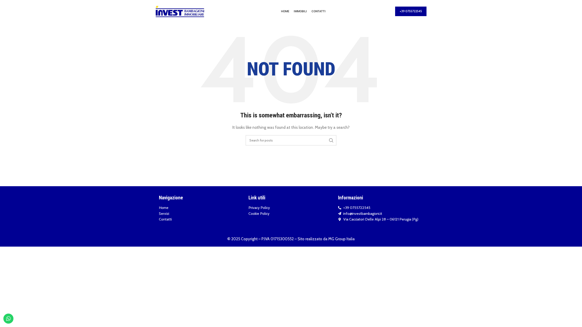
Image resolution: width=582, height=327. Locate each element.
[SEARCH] (331, 140)
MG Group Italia (341, 239)
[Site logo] (180, 11)
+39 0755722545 (411, 11)
